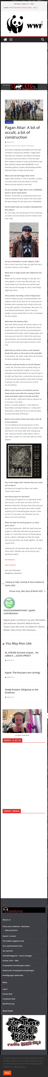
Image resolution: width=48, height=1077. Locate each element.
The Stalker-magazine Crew (13, 941)
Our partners (8, 951)
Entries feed (7, 994)
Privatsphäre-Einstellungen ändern (16, 965)
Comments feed (9, 999)
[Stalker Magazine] (5, 39)
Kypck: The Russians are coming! (22, 672)
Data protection (11, 930)
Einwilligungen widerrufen (13, 975)
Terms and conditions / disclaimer (16, 926)
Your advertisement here (12, 946)
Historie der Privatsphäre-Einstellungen (18, 970)
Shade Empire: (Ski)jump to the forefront (21, 691)
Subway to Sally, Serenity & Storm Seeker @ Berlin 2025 (24, 584)
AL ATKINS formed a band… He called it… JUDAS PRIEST (21, 654)
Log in (5, 989)
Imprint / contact (9, 936)
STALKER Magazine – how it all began (17, 956)
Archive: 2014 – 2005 (11, 960)
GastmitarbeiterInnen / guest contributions (20, 146)
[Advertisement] (24, 62)
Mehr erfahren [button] (20, 1067)
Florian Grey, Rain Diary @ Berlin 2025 (26, 591)
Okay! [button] (7, 1073)
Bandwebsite (10, 559)
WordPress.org (8, 1004)
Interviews (9, 122)
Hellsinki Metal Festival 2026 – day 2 (23, 7)
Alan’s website (10, 565)
